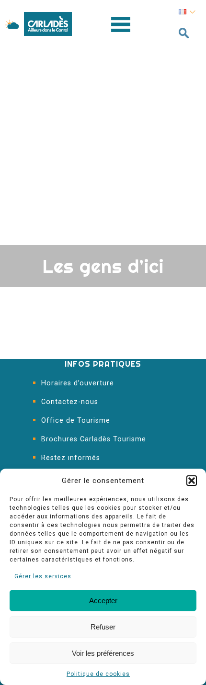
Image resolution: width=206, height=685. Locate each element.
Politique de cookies (98, 674)
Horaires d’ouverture (77, 383)
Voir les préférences (103, 653)
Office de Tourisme (75, 420)
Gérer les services (42, 576)
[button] (191, 480)
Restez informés (70, 458)
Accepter (103, 600)
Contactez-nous (69, 402)
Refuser (103, 627)
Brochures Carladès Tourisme (93, 439)
